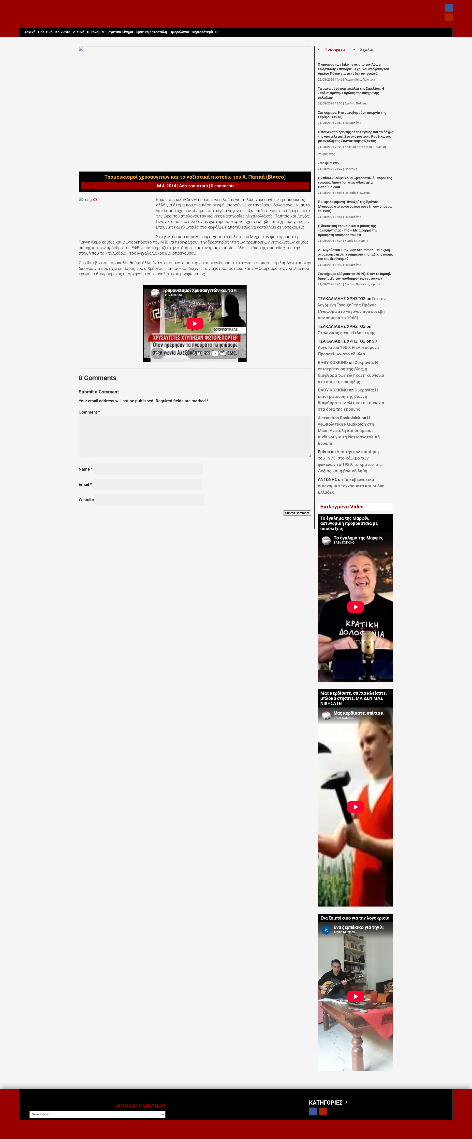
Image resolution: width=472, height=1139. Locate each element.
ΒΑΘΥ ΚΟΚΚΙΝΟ (333, 362)
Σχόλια (366, 49)
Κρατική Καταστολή (151, 32)
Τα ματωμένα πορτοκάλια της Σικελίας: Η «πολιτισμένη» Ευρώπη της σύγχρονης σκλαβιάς (351, 93)
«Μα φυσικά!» (328, 163)
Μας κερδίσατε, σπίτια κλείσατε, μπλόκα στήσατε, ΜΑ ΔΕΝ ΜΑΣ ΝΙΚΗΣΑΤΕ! (353, 698)
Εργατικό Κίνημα (119, 32)
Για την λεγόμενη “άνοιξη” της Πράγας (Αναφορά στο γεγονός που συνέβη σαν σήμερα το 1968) (355, 206)
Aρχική (29, 32)
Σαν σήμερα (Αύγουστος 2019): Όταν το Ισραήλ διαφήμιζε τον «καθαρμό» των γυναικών (354, 276)
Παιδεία (350, 193)
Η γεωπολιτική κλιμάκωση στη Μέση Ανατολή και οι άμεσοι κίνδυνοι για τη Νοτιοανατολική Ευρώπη (349, 430)
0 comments (223, 185)
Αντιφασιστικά (193, 185)
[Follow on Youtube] (449, 17)
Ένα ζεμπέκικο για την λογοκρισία (354, 918)
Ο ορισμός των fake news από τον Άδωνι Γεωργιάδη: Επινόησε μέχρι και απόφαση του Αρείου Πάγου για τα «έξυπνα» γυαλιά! (353, 69)
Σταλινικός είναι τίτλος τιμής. (347, 332)
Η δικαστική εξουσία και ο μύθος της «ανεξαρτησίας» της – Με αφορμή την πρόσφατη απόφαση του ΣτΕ (347, 230)
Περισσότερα (202, 32)
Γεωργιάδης (353, 79)
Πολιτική (45, 32)
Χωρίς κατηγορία (356, 241)
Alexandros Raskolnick (339, 417)
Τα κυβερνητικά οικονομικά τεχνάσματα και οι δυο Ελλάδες (351, 486)
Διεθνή (78, 32)
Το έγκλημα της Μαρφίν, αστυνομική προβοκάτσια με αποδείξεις (349, 523)
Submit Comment (297, 513)
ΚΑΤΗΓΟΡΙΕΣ (325, 1102)
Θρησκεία (362, 284)
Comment (89, 412)
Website (86, 499)
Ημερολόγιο (179, 32)
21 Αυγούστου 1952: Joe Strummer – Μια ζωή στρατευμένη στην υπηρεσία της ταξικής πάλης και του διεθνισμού (355, 254)
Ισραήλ (375, 284)
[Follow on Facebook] (449, 8)
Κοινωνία (62, 32)
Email (85, 484)
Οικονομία (95, 32)
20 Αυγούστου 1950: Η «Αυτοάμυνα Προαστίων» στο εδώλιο (348, 347)
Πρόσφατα (334, 49)
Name (86, 469)
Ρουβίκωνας (326, 154)
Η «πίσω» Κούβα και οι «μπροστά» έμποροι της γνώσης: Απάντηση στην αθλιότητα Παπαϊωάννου (355, 182)
